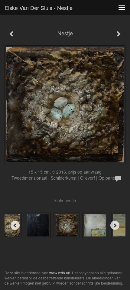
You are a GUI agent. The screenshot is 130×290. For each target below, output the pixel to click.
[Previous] (15, 225)
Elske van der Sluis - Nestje (39, 7)
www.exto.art (59, 272)
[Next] (114, 225)
